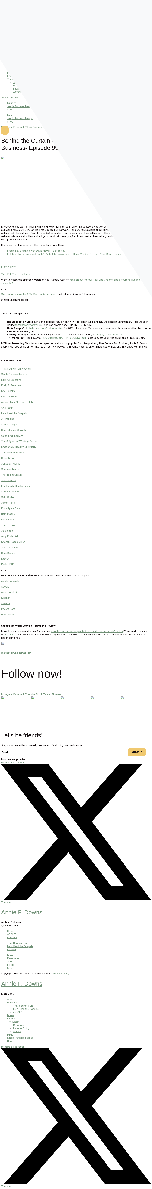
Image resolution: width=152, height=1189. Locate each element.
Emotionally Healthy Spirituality (18, 446)
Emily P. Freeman (11, 385)
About (10, 999)
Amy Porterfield (10, 536)
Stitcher (5, 597)
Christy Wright (9, 424)
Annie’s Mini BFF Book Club (17, 402)
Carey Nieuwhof (10, 491)
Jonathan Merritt (10, 463)
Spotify (5, 586)
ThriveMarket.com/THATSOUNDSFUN (63, 337)
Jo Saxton (7, 530)
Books (10, 1015)
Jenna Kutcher (9, 547)
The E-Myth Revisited (13, 452)
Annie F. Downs (10, 97)
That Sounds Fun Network (16, 368)
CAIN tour (7, 407)
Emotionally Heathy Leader (16, 485)
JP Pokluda (7, 418)
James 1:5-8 (8, 502)
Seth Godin (7, 497)
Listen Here (8, 267)
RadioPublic (7, 614)
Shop (10, 109)
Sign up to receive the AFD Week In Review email (29, 294)
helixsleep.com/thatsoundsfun (46, 328)
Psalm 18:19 (7, 564)
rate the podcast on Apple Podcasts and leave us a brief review (87, 631)
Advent (17, 91)
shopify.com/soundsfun (109, 334)
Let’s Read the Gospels (14, 413)
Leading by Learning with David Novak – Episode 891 (36, 250)
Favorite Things (22, 1028)
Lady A (5, 558)
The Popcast (8, 525)
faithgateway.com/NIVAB (29, 324)
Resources (19, 1024)
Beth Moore (8, 513)
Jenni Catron (8, 480)
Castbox (5, 603)
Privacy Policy (61, 973)
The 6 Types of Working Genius (19, 441)
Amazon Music (9, 592)
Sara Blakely (8, 553)
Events (11, 1018)
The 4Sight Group (11, 474)
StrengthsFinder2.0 (12, 435)
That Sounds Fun (23, 1005)
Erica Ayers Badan (11, 508)
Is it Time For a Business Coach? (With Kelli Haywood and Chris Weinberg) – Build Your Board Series (64, 253)
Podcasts (12, 1002)
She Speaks (8, 390)
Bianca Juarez (9, 519)
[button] (76, 994)
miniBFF (17, 1012)
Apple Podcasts (10, 580)
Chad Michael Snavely (13, 430)
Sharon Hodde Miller (13, 541)
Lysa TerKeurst (9, 396)
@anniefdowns (16, 652)
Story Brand (8, 458)
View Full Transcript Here (15, 274)
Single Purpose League (20, 106)
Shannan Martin (10, 469)
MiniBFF (11, 103)
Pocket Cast (8, 608)
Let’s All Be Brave (11, 379)
